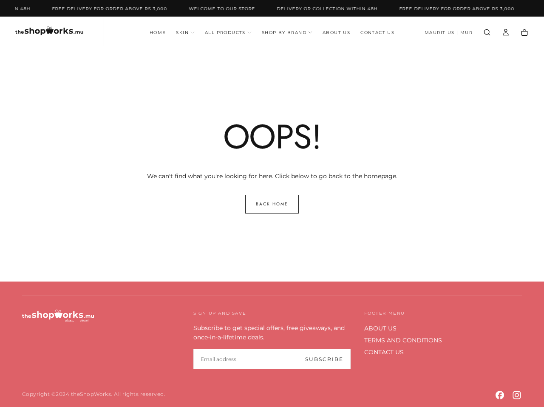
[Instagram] (517, 395)
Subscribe (324, 359)
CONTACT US (377, 32)
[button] (449, 33)
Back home (272, 204)
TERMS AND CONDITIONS (403, 340)
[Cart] (524, 33)
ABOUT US (336, 32)
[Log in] (506, 32)
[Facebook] (500, 395)
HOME (158, 32)
